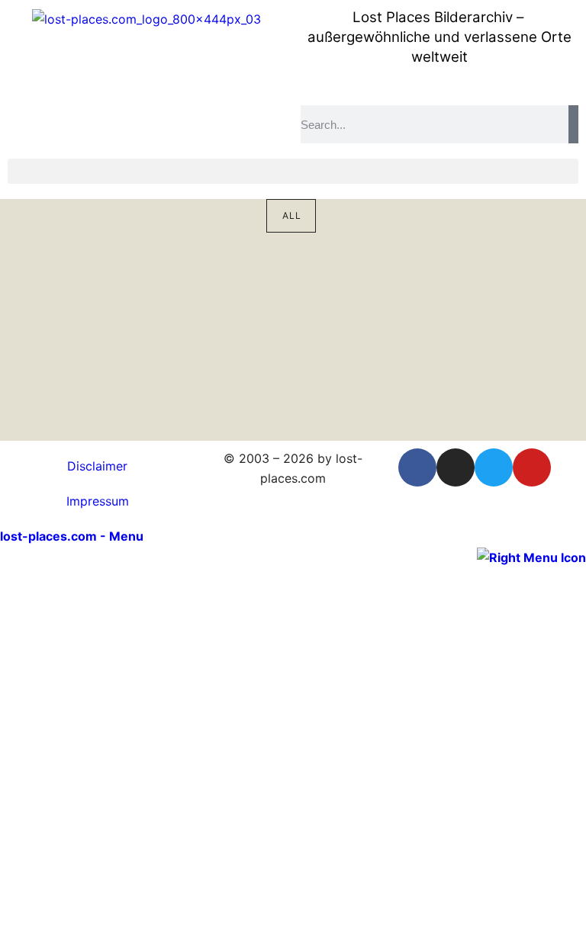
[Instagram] (455, 467)
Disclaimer (97, 466)
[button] (293, 171)
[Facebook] (417, 467)
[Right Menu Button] (531, 556)
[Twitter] (494, 467)
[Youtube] (532, 467)
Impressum (97, 501)
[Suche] (573, 124)
